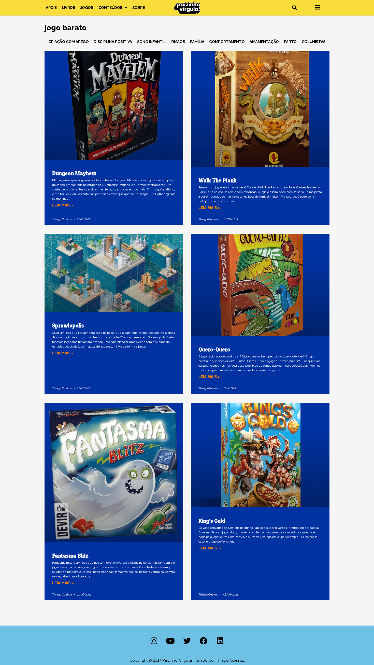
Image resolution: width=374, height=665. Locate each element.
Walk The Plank (217, 180)
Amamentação (264, 41)
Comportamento (226, 41)
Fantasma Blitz (70, 555)
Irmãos (178, 41)
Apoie (51, 7)
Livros (68, 7)
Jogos (86, 7)
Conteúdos (110, 7)
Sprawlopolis (68, 325)
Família (197, 41)
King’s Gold (211, 521)
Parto (290, 41)
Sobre (138, 7)
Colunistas (314, 41)
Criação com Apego (68, 41)
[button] (294, 8)
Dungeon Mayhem (74, 173)
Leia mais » (63, 205)
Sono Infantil (151, 41)
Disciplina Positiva (113, 41)
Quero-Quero (214, 349)
